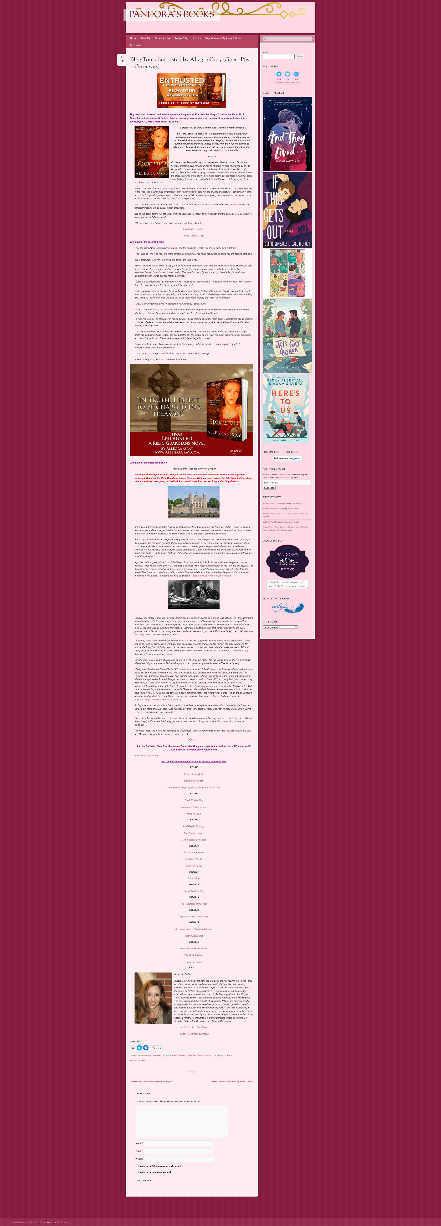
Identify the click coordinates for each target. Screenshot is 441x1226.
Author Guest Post (179, 1055)
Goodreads (188, 229)
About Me (145, 38)
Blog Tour (192, 1055)
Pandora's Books (172, 15)
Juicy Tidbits (193, 878)
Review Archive (162, 38)
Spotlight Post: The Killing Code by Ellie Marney (282, 503)
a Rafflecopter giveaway (146, 755)
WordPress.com (63, 1222)
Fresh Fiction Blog (194, 800)
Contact (197, 38)
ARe (202, 235)
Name (139, 1143)
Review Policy (182, 38)
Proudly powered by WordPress (24, 1222)
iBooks (194, 235)
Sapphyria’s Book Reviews (194, 807)
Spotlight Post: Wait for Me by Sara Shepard (281, 509)
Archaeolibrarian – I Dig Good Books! (193, 929)
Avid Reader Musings (193, 826)
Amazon (200, 229)
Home (133, 38)
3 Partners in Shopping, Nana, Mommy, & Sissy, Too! (193, 787)
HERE (185, 749)
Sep (122, 58)
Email (139, 1151)
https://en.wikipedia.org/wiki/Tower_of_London (157, 699)
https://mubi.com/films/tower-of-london (211, 575)
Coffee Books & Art (194, 774)
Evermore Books (194, 962)
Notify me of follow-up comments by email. (160, 1166)
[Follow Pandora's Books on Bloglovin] (287, 460)
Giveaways (135, 45)
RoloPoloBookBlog (193, 936)
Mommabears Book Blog (194, 839)
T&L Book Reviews (193, 955)
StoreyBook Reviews (193, 852)
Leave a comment (138, 1060)
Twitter (182, 1034)
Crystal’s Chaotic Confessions (194, 916)
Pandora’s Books (193, 859)
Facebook (202, 1027)
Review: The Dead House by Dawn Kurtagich (150, 1081)
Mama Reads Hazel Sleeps (193, 948)
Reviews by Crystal (193, 781)
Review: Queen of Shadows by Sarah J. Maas (233, 1081)
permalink (228, 1055)
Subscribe (269, 488)
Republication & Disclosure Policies (223, 38)
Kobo (186, 235)
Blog (193, 1027)
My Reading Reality (194, 833)
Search (266, 52)
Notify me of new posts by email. (155, 1172)
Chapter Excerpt (204, 1055)
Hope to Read (194, 813)
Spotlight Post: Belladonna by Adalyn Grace (281, 522)
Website (185, 1027)
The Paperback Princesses (193, 904)
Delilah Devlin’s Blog (194, 891)
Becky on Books (194, 866)
